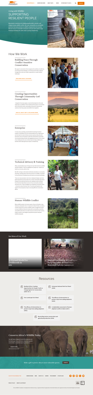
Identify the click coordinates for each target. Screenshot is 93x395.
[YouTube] (83, 376)
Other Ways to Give (66, 3)
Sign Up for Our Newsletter (15, 376)
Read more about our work (23, 78)
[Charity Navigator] (78, 383)
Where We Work (41, 3)
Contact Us (40, 376)
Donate (81, 3)
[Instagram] (74, 376)
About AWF (50, 3)
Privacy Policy (12, 383)
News (57, 3)
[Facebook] (70, 376)
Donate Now (14, 347)
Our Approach (30, 3)
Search (75, 3)
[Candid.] (82, 383)
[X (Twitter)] (80, 376)
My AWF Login (60, 376)
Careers (47, 376)
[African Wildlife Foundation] (13, 3)
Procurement (53, 376)
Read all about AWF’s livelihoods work (27, 112)
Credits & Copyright (21, 383)
